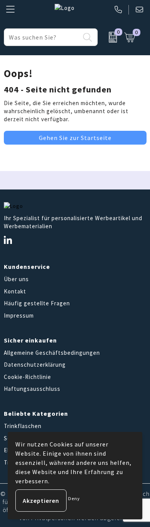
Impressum (19, 315)
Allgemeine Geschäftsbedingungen (52, 352)
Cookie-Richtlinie (27, 376)
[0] (109, 37)
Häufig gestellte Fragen (37, 303)
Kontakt (15, 291)
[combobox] (42, 37)
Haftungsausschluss (32, 388)
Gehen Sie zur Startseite (75, 138)
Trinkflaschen (23, 426)
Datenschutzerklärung (35, 364)
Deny (74, 498)
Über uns (16, 279)
